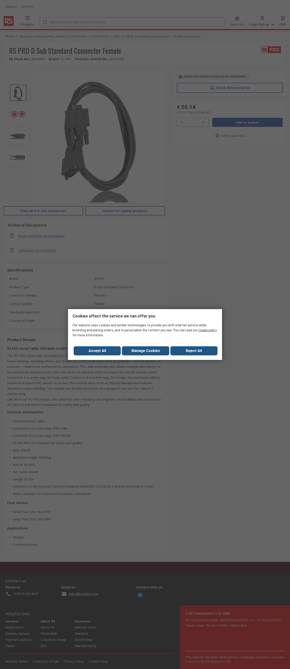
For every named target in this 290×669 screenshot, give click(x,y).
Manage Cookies (145, 351)
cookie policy (207, 330)
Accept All (97, 351)
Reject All (194, 351)
